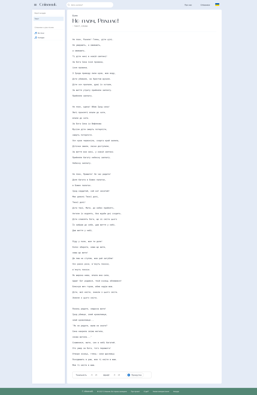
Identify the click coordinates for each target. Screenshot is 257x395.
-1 (91, 375)
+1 (96, 375)
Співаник (47, 5)
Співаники (205, 5)
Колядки (41, 38)
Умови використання (161, 391)
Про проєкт (135, 391)
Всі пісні (41, 33)
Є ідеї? (146, 391)
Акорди (176, 391)
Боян (75, 15)
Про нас (188, 5)
